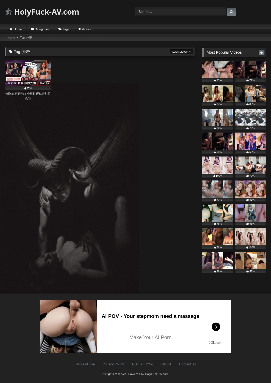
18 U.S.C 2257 (142, 364)
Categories (42, 29)
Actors (86, 29)
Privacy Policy (113, 364)
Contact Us (187, 364)
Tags (66, 29)
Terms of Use (85, 364)
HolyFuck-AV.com (45, 12)
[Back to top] (258, 370)
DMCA (166, 364)
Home (18, 29)
